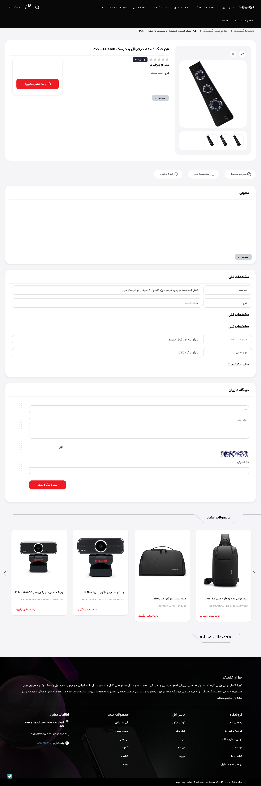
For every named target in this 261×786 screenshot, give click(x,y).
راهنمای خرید (235, 722)
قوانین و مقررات (233, 731)
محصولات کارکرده (244, 21)
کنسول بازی (228, 8)
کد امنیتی (243, 462)
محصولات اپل (181, 8)
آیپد (183, 739)
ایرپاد (182, 756)
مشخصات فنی (201, 174)
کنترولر (125, 756)
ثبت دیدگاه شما (48, 485)
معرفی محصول (238, 174)
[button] (254, 573)
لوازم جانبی (139, 8)
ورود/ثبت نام (13, 7)
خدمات (224, 21)
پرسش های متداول (231, 765)
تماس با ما (236, 756)
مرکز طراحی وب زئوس (186, 782)
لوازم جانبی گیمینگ (215, 31)
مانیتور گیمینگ (160, 8)
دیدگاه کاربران (166, 174)
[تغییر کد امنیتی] (60, 447)
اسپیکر (99, 8)
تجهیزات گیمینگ (118, 8)
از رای (140, 60)
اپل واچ (181, 748)
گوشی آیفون (178, 722)
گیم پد (125, 748)
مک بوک (180, 731)
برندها (125, 765)
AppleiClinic (44, 743)
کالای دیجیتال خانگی (205, 8)
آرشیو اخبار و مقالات (231, 739)
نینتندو (124, 739)
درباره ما (238, 748)
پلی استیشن (122, 722)
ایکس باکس (122, 731)
